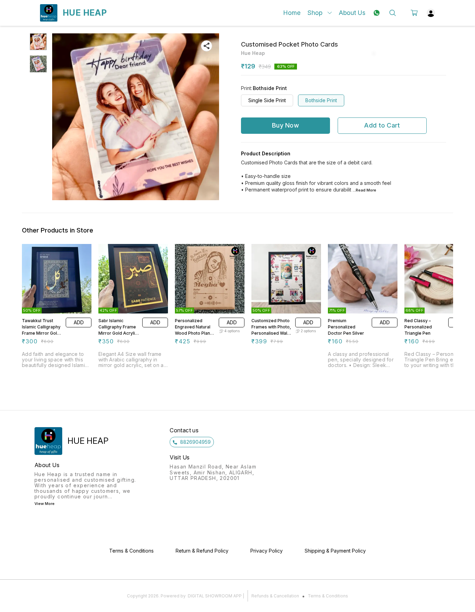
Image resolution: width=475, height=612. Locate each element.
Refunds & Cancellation (275, 595)
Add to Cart (382, 125)
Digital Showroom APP (215, 595)
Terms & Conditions (328, 595)
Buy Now (285, 125)
